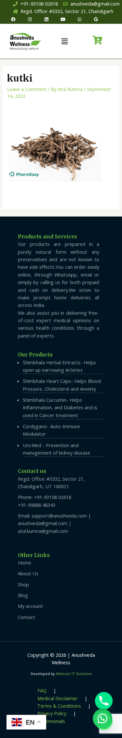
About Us (28, 573)
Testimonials (51, 721)
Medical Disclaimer (57, 698)
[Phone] (104, 701)
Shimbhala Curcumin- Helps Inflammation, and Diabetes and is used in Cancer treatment (60, 407)
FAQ (42, 690)
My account (30, 606)
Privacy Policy (51, 713)
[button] (64, 41)
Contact (26, 617)
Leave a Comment (27, 89)
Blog (23, 595)
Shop (23, 584)
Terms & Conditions (59, 705)
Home (24, 562)
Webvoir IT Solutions (74, 673)
